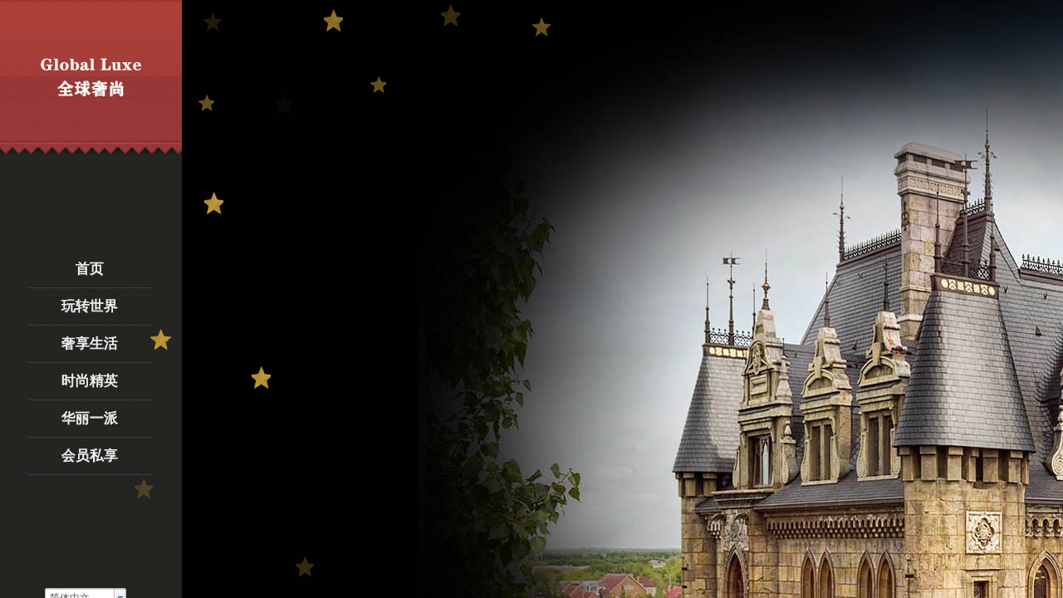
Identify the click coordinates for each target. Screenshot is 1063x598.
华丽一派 (89, 418)
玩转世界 (89, 306)
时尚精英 (89, 381)
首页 (90, 269)
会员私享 (89, 455)
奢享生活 (89, 343)
